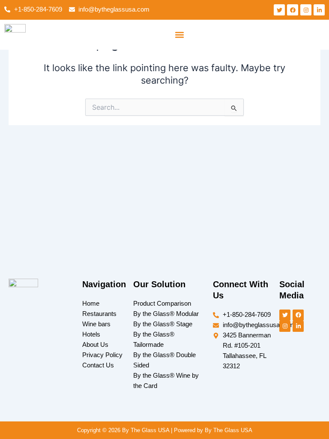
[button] (179, 34)
